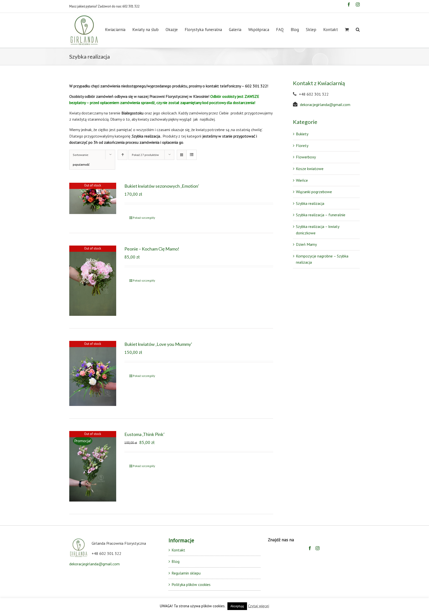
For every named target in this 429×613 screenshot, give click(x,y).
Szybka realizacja (310, 203)
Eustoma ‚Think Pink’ (144, 434)
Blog (175, 561)
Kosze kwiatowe (309, 168)
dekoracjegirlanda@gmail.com (325, 104)
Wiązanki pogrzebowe (314, 191)
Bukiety (302, 133)
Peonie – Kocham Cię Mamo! (151, 249)
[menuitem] (118, 29)
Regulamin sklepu (186, 573)
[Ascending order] (122, 155)
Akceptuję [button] (237, 606)
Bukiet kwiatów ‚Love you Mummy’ (158, 344)
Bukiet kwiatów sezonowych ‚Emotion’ (161, 186)
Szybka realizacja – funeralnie (320, 214)
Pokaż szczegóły (144, 217)
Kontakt (178, 549)
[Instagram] (318, 548)
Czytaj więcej (258, 606)
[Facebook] (310, 548)
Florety (302, 145)
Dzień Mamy (306, 244)
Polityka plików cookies (191, 584)
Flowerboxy (306, 156)
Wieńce (302, 180)
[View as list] (191, 155)
